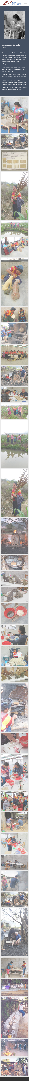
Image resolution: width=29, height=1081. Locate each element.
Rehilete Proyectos (18, 1079)
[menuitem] (25, 3)
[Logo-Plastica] (12, 3)
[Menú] (25, 3)
